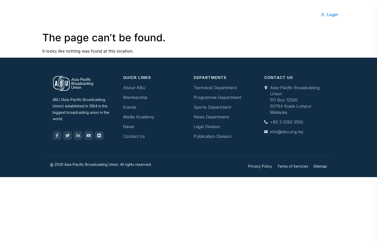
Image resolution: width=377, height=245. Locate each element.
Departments (212, 14)
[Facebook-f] (57, 135)
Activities (180, 14)
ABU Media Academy (256, 14)
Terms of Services (292, 166)
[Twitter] (67, 135)
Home (105, 14)
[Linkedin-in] (78, 135)
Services (153, 14)
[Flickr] (99, 135)
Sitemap (320, 166)
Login (332, 14)
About (128, 14)
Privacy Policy (260, 166)
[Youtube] (88, 135)
